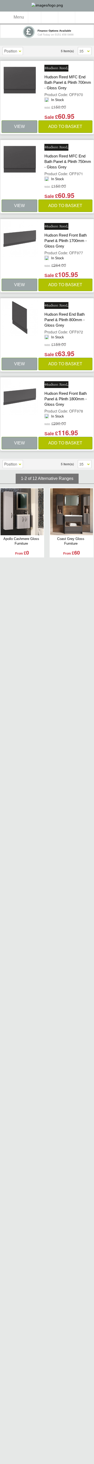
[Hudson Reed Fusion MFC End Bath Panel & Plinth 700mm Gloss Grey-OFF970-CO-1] (20, 80)
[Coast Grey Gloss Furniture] (71, 511)
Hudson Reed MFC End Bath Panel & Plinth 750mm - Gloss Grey (67, 161)
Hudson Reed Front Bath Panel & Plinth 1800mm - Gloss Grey (65, 399)
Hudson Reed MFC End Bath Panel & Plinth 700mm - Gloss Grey (67, 82)
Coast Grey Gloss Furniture (70, 541)
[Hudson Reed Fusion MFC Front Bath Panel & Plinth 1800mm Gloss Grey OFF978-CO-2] (20, 397)
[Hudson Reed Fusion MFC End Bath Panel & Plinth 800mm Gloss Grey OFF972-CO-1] (20, 317)
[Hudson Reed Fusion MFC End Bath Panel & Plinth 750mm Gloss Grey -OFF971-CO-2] (20, 159)
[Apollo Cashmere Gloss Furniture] (22, 511)
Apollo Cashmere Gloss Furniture (21, 541)
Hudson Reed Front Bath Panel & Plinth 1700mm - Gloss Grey (65, 240)
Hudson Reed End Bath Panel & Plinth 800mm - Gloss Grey (64, 319)
